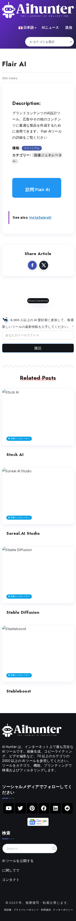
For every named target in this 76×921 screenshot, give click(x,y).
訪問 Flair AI (38, 189)
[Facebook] (44, 808)
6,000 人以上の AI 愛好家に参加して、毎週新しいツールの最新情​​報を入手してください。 (38, 323)
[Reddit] (67, 808)
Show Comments (38, 300)
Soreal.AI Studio (23, 533)
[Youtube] (8, 808)
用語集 (8, 909)
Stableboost (18, 691)
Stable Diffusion (22, 612)
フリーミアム (32, 148)
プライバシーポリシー (26, 909)
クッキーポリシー (63, 909)
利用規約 (46, 909)
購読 (38, 348)
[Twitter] (20, 808)
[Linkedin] (55, 808)
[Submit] (54, 848)
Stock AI (14, 454)
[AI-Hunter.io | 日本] (31, 730)
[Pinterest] (32, 808)
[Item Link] (38, 417)
